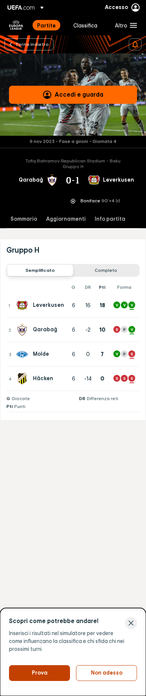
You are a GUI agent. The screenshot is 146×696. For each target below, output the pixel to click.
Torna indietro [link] (32, 44)
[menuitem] (49, 25)
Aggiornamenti (66, 219)
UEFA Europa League (16, 25)
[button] (124, 25)
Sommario (23, 219)
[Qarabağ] (23, 330)
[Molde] (23, 354)
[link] (46, 25)
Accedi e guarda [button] (79, 94)
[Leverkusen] (23, 305)
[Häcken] (23, 379)
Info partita (110, 219)
